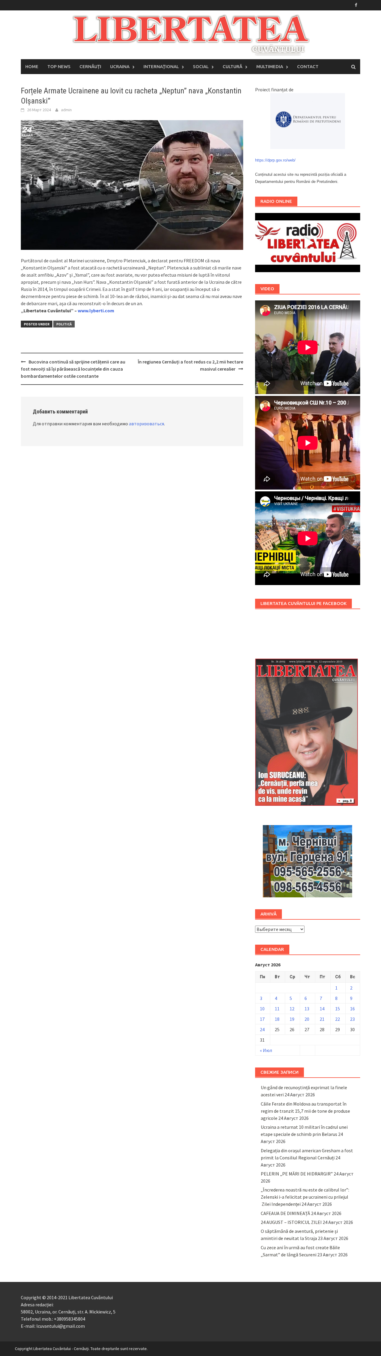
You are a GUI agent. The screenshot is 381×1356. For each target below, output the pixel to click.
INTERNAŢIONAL (161, 66)
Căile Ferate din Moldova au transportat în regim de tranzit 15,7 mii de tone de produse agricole (305, 1111)
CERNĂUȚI (90, 66)
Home (31, 66)
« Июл (266, 1050)
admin (66, 109)
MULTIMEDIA (269, 66)
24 (262, 1029)
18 (277, 1019)
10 (262, 1009)
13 (307, 1009)
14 (322, 1009)
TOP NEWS (59, 66)
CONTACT (307, 66)
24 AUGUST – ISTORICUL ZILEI (291, 1222)
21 (322, 1019)
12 (292, 1009)
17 (262, 1019)
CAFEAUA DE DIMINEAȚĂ (285, 1213)
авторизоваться (146, 424)
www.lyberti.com (96, 310)
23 (352, 1019)
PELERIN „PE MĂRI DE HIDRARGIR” (297, 1174)
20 (307, 1019)
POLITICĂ (64, 324)
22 (337, 1019)
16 (352, 1009)
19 (292, 1019)
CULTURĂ (232, 66)
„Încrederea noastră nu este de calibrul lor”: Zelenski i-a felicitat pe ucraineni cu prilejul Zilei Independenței (305, 1197)
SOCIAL (201, 66)
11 (277, 1009)
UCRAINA (119, 66)
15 (337, 1009)
